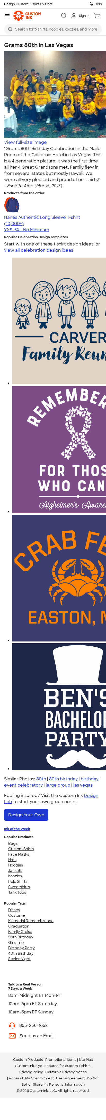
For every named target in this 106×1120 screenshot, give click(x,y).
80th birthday (63, 779)
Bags (12, 843)
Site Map (86, 1059)
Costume (16, 915)
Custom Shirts (21, 849)
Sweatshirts (19, 887)
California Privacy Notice (66, 1072)
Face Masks (18, 854)
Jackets (15, 870)
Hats (12, 859)
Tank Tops (17, 892)
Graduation (18, 926)
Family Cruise (20, 931)
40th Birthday (20, 953)
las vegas (83, 785)
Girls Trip (16, 942)
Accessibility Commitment (31, 1078)
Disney (14, 910)
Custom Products (28, 1059)
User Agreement (70, 1078)
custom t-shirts (78, 1066)
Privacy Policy (31, 1072)
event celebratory (23, 785)
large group (58, 785)
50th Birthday (20, 937)
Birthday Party (21, 948)
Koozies (15, 876)
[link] (27, 16)
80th (41, 779)
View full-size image (25, 142)
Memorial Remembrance (31, 921)
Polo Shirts (17, 881)
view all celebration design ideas (38, 250)
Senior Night (19, 959)
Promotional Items (60, 1059)
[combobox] (53, 29)
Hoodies (15, 865)
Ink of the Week (17, 829)
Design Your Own (26, 815)
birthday (90, 779)
